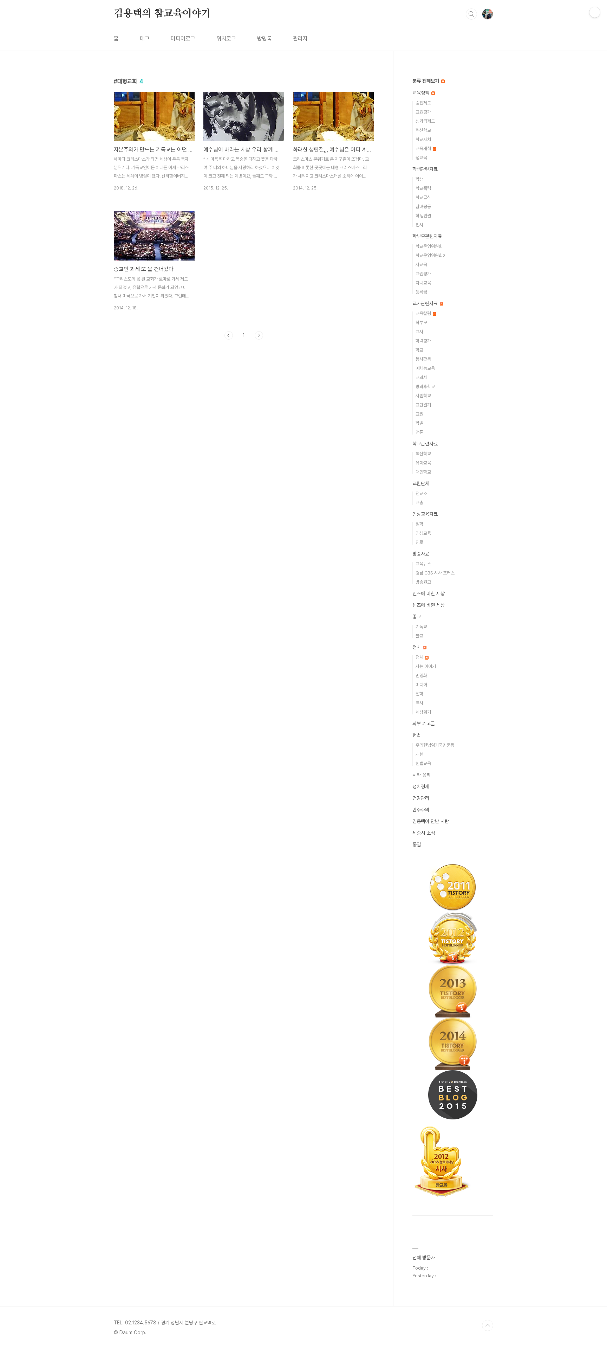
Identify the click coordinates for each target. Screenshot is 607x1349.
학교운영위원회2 (430, 255)
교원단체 (420, 483)
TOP (487, 1325)
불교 (419, 635)
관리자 (300, 38)
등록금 (421, 292)
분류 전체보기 (426, 81)
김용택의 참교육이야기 (162, 14)
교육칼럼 (424, 313)
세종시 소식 (423, 833)
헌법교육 (423, 763)
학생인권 (423, 215)
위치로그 (226, 38)
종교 (416, 616)
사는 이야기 (426, 666)
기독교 (421, 626)
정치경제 (420, 786)
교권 (419, 414)
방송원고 (423, 582)
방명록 (264, 38)
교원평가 (423, 112)
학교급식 (423, 197)
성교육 (421, 157)
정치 (417, 647)
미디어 (421, 684)
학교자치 (423, 139)
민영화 (421, 675)
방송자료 (420, 554)
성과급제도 (425, 121)
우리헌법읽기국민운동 (435, 745)
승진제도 (423, 102)
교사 (419, 331)
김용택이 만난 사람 (430, 821)
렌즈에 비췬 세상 (428, 605)
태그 (145, 38)
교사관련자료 (425, 303)
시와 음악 (421, 775)
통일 (416, 844)
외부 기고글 (423, 723)
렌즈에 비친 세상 (428, 593)
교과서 (421, 377)
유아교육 (423, 462)
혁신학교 (423, 130)
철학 (419, 524)
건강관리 (420, 798)
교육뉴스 (423, 563)
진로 (419, 542)
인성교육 (423, 533)
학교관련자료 (425, 444)
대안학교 (423, 472)
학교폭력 (423, 188)
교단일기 (423, 404)
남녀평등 (423, 206)
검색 (471, 14)
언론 (419, 432)
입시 (419, 224)
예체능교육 (425, 368)
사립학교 (423, 395)
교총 (419, 502)
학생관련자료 (425, 169)
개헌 (419, 754)
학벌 (419, 423)
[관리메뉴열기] (594, 12)
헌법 (416, 735)
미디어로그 (183, 38)
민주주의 (420, 809)
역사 (419, 703)
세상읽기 (423, 712)
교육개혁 (424, 148)
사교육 (421, 264)
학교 (419, 350)
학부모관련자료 (427, 236)
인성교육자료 (425, 514)
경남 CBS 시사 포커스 (435, 573)
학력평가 (423, 340)
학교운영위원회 (429, 246)
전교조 (421, 493)
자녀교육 (423, 282)
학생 (419, 179)
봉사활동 (423, 359)
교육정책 (421, 93)
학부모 (421, 322)
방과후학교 (425, 386)
